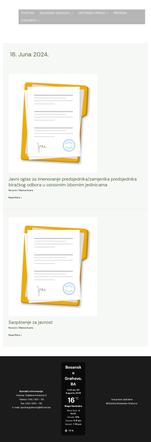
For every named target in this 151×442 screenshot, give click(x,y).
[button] (71, 13)
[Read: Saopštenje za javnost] (53, 266)
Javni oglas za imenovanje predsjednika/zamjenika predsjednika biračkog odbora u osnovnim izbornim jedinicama (73, 182)
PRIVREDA (120, 13)
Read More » (15, 197)
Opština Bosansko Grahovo (12, 17)
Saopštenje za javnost (31, 322)
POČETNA (27, 13)
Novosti (13, 190)
